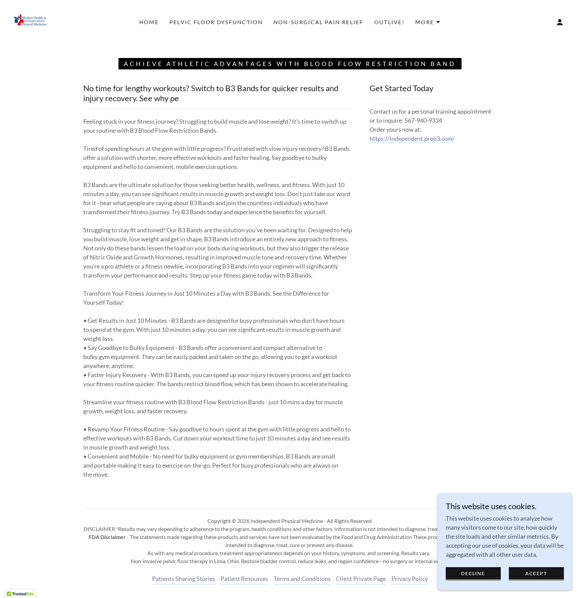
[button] (428, 22)
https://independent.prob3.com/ (412, 138)
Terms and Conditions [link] (302, 578)
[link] (30, 21)
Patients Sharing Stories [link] (183, 578)
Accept (536, 573)
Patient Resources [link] (244, 578)
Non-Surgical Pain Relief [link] (319, 22)
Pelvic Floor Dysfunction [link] (216, 22)
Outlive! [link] (389, 22)
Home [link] (149, 22)
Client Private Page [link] (361, 578)
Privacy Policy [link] (409, 578)
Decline (473, 573)
